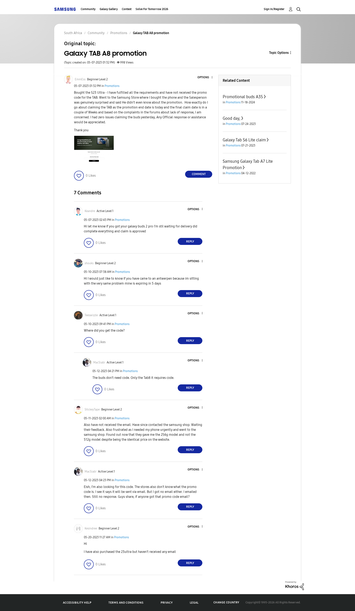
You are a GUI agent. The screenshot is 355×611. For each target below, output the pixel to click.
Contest (126, 9)
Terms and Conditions (125, 602)
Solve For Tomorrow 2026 (152, 9)
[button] (205, 78)
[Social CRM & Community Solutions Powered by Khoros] (294, 585)
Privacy (167, 602)
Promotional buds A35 (243, 96)
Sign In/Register (274, 9)
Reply (190, 241)
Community (88, 9)
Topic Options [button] (279, 53)
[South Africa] (65, 9)
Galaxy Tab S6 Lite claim (244, 139)
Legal (194, 602)
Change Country (226, 602)
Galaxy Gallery (109, 9)
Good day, (231, 118)
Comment (199, 174)
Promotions (112, 86)
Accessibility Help (77, 602)
